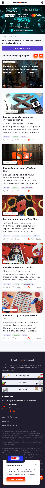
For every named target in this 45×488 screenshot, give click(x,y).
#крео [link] (25, 335)
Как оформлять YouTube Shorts (19, 267)
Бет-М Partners (14, 465)
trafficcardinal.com (26, 448)
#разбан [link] (15, 187)
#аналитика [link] (26, 236)
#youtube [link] (16, 236)
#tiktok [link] (23, 136)
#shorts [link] (36, 236)
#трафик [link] (7, 335)
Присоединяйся (15, 479)
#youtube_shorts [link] (27, 187)
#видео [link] (6, 136)
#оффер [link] (15, 136)
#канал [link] (6, 187)
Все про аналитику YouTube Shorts (21, 219)
